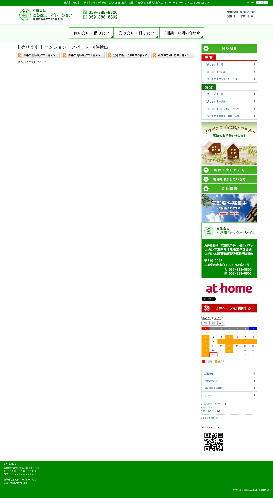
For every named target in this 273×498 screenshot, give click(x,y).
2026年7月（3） (211, 418)
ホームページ (210, 411)
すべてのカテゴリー (213, 404)
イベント (207, 407)
